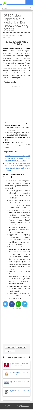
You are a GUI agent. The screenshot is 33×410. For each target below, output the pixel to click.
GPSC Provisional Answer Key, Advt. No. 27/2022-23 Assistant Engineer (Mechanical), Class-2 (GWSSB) (17, 158)
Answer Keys (10, 347)
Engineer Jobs (21, 347)
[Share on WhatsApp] (18, 304)
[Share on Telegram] (24, 304)
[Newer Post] (4, 357)
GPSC (9, 351)
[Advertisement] (16, 104)
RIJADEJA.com (24, 406)
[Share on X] (5, 304)
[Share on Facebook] (12, 304)
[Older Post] (28, 357)
